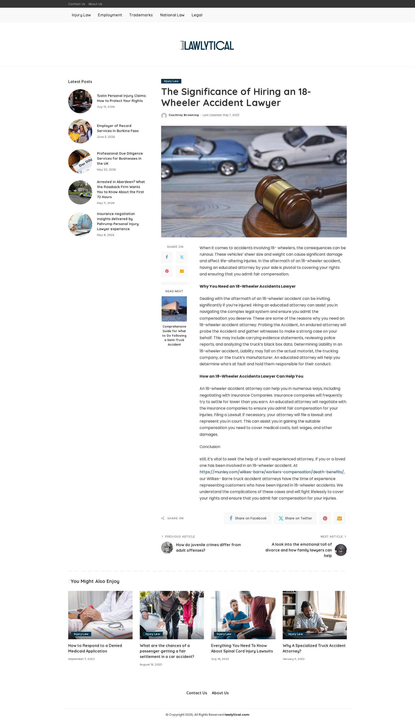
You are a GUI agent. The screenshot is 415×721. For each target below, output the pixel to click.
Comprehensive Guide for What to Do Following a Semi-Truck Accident (174, 335)
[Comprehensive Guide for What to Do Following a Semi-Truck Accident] (174, 309)
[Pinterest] (167, 271)
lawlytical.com (237, 715)
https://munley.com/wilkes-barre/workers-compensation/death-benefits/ (272, 472)
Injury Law (171, 81)
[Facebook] (167, 257)
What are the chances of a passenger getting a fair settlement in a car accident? (167, 651)
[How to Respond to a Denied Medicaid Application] (100, 615)
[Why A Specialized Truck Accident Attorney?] (315, 615)
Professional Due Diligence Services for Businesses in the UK (120, 158)
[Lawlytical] (207, 44)
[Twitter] (182, 257)
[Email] (182, 271)
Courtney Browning (184, 115)
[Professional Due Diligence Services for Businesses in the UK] (80, 161)
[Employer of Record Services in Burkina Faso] (80, 131)
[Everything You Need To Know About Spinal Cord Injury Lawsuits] (243, 615)
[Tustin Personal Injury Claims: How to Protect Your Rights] (80, 101)
